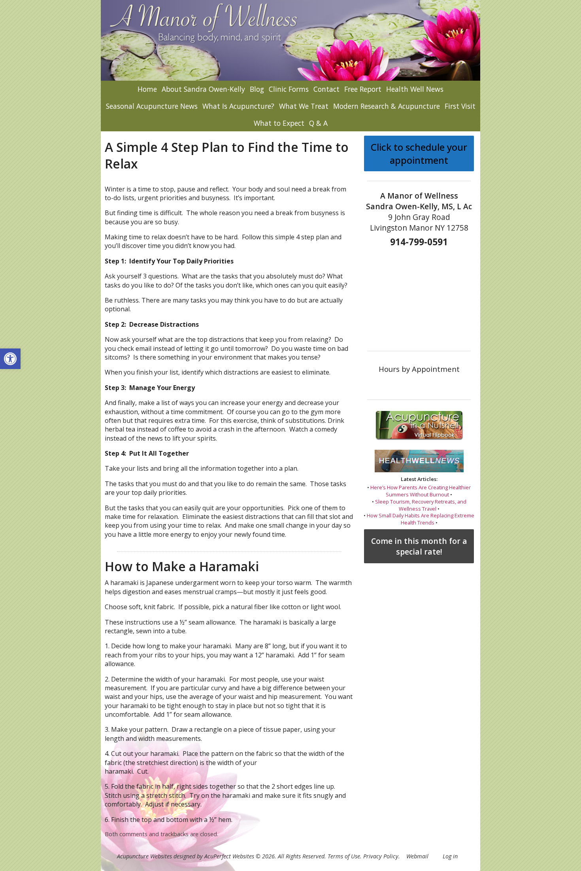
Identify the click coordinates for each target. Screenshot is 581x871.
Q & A (318, 123)
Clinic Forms (289, 89)
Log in (450, 856)
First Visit (460, 106)
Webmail (417, 856)
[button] (10, 358)
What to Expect (279, 123)
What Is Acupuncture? (238, 106)
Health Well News (414, 89)
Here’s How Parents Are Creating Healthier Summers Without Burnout (420, 491)
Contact (326, 89)
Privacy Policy (380, 856)
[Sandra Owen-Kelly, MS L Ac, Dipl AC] (290, 40)
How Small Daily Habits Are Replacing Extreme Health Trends (420, 519)
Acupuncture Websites (144, 856)
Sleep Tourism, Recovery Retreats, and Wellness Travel (420, 505)
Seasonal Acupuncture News (152, 106)
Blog (257, 89)
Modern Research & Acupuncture (386, 106)
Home (147, 89)
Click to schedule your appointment (419, 153)
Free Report (362, 89)
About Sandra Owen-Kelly (203, 89)
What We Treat (303, 106)
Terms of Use (344, 856)
